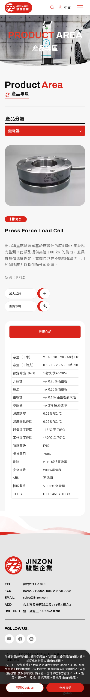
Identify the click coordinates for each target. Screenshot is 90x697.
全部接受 (65, 687)
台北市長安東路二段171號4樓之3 (47, 604)
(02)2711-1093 (34, 584)
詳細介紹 (45, 332)
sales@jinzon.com (35, 597)
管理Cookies (25, 687)
